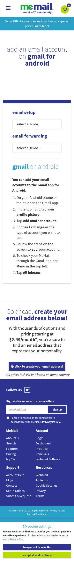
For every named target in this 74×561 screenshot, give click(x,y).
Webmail (42, 475)
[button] (65, 9)
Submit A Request (18, 496)
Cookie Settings (46, 485)
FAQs (9, 480)
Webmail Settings (48, 459)
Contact (11, 485)
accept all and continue (37, 555)
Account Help (15, 475)
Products (42, 448)
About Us (12, 438)
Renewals (42, 454)
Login (40, 438)
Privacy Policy (57, 510)
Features (12, 448)
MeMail (20, 510)
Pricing (11, 454)
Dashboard (43, 443)
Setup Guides (15, 491)
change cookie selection (37, 547)
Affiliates (42, 480)
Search (11, 443)
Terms (40, 496)
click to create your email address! (38, 366)
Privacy (41, 491)
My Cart (11, 459)
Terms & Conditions (37, 514)
